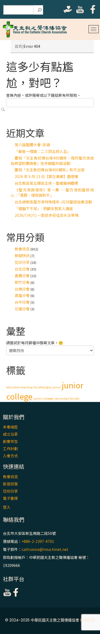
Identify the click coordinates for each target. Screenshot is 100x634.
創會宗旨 (10, 441)
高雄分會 (22, 295)
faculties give (42, 387)
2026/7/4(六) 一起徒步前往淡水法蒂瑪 (46, 215)
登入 (6, 507)
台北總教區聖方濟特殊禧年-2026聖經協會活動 (53, 201)
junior (57, 387)
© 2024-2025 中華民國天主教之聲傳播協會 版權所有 (50, 620)
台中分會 (22, 302)
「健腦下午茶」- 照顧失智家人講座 (44, 208)
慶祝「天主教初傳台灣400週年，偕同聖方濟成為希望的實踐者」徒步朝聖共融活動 (52, 160)
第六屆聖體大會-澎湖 (32, 144)
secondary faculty (67, 398)
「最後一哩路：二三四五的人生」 (43, 151)
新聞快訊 (22, 255)
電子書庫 (10, 498)
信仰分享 (22, 262)
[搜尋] (40, 9)
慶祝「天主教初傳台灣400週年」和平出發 (50, 169)
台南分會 (22, 289)
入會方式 (10, 455)
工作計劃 (10, 448)
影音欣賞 (10, 483)
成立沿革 (10, 434)
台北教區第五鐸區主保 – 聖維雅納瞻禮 (46, 183)
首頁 (18, 46)
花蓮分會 (22, 308)
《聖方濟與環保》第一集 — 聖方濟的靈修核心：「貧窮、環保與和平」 (52, 192)
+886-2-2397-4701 (38, 541)
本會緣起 (10, 427)
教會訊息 (22, 249)
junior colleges (44, 398)
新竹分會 (22, 282)
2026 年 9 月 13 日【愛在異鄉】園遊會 (46, 176)
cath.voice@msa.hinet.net (45, 549)
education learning (19, 387)
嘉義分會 (22, 275)
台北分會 (22, 269)
